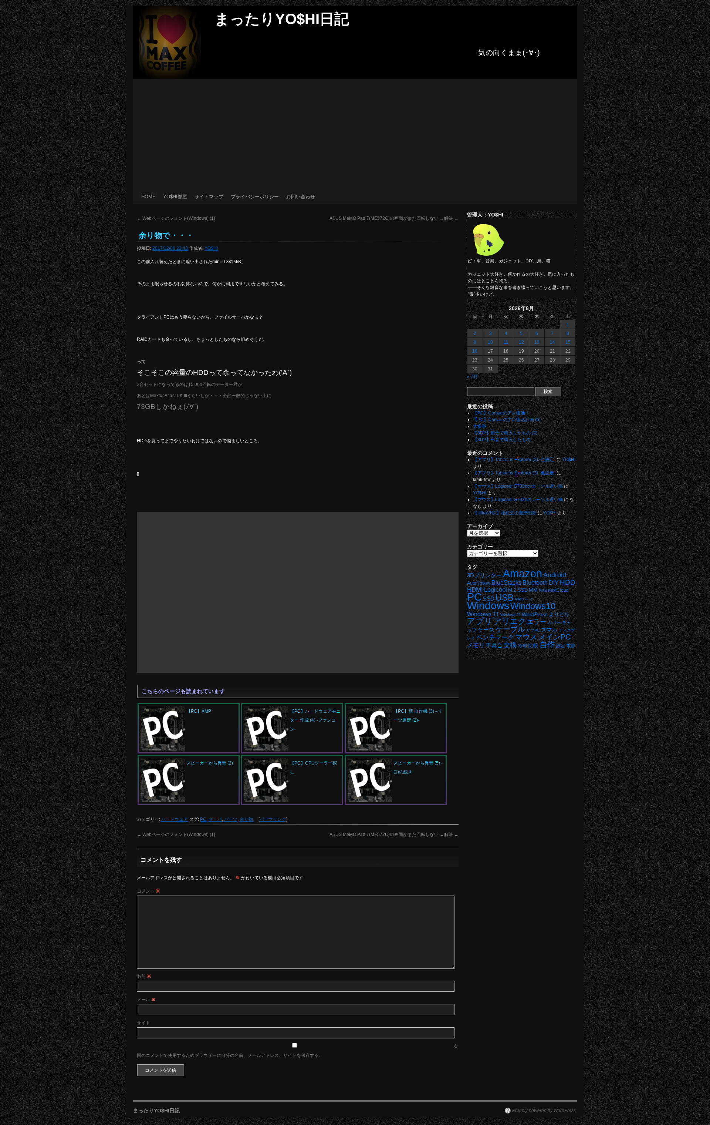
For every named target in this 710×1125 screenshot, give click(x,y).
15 (568, 342)
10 (490, 342)
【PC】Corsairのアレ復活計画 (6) (507, 419)
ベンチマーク (495, 637)
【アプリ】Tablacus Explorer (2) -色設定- (514, 459)
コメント (148, 891)
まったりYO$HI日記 (281, 19)
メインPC (554, 636)
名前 (144, 976)
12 (521, 342)
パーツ (230, 819)
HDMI (475, 589)
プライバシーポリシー (255, 196)
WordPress (535, 614)
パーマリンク (273, 819)
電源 (570, 645)
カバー (554, 622)
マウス (526, 637)
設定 (560, 645)
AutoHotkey (478, 583)
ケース (486, 630)
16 (474, 351)
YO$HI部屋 (175, 196)
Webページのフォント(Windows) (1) (176, 218)
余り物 (246, 819)
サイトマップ (209, 196)
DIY (554, 583)
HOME (148, 196)
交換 (510, 645)
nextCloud (558, 590)
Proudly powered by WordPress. (544, 1110)
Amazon (522, 574)
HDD (567, 582)
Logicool (495, 589)
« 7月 (472, 376)
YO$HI (211, 248)
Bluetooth (535, 582)
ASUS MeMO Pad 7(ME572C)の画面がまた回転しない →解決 (394, 218)
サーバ (215, 819)
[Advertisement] (355, 134)
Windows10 (532, 606)
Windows (488, 605)
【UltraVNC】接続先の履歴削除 (505, 513)
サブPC (533, 630)
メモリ (476, 645)
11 (506, 342)
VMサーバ (524, 599)
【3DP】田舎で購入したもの (502, 439)
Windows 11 (483, 614)
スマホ (549, 630)
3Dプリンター (484, 575)
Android (554, 575)
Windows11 (510, 614)
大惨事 (479, 426)
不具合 (494, 645)
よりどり (559, 614)
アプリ (480, 621)
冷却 (522, 645)
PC (203, 819)
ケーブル (510, 629)
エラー (536, 621)
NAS (543, 590)
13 (537, 342)
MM (533, 590)
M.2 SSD (518, 590)
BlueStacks (506, 583)
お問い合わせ (300, 196)
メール (146, 999)
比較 (533, 645)
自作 (547, 644)
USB (505, 597)
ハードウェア (174, 819)
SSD (488, 598)
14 (552, 342)
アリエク (510, 621)
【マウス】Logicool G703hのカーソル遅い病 (518, 486)
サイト (143, 1022)
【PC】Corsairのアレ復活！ (501, 413)
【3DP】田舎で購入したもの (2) (505, 433)
